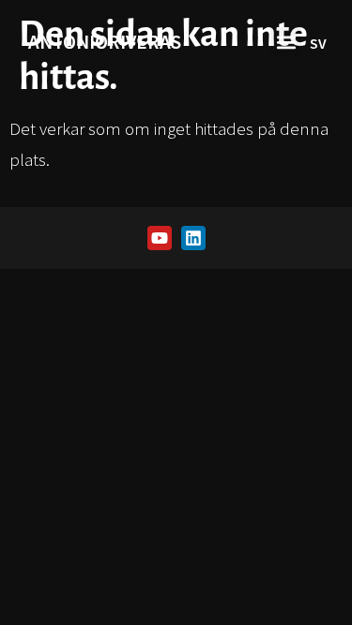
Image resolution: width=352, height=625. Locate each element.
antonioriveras (104, 41)
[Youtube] (159, 238)
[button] (285, 42)
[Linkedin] (193, 238)
